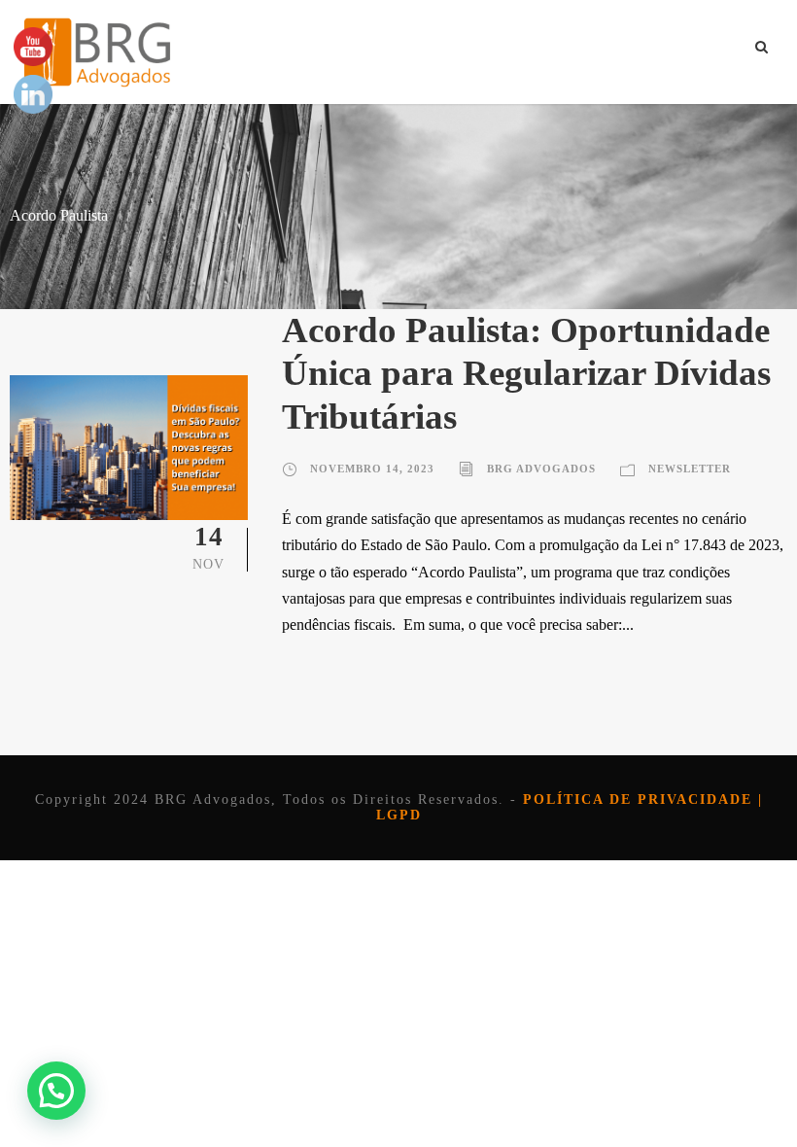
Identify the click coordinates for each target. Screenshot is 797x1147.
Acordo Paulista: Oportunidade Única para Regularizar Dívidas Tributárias (526, 373)
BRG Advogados (541, 468)
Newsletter (689, 468)
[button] (56, 1090)
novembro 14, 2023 (372, 468)
